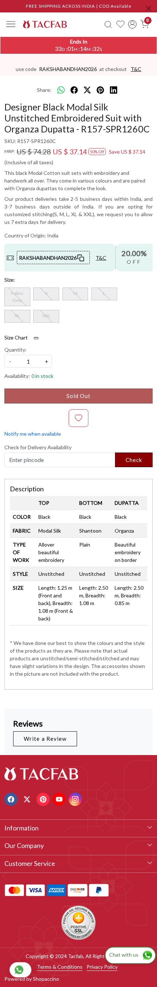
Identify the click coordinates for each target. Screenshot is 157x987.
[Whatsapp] (61, 90)
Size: (9, 280)
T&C (136, 69)
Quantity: (15, 349)
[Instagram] (76, 798)
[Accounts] (133, 24)
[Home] (45, 24)
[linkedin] (113, 90)
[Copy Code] (81, 257)
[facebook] (74, 90)
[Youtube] (60, 798)
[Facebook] (11, 798)
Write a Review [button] (45, 738)
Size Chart (16, 337)
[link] (108, 24)
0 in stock (42, 376)
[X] (27, 798)
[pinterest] (100, 90)
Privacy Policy (102, 967)
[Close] (148, 8)
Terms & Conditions (60, 967)
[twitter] (87, 90)
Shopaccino (46, 979)
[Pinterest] (44, 798)
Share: (44, 90)
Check (134, 460)
